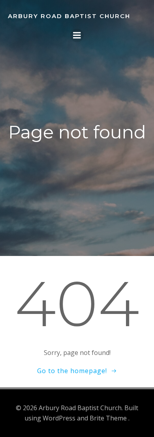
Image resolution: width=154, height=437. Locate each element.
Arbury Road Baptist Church (69, 16)
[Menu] (77, 35)
